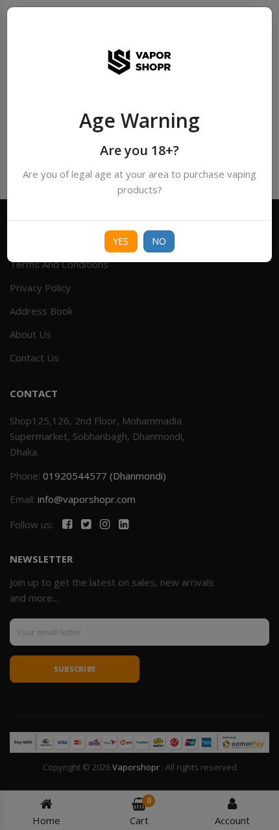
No (159, 241)
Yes (121, 241)
